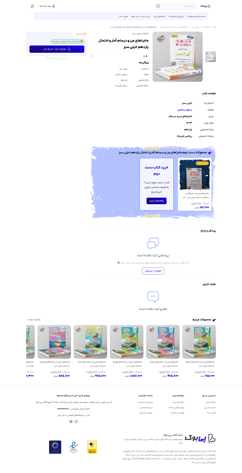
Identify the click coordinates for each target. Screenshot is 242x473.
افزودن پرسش (153, 271)
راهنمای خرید (156, 201)
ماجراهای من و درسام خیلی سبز (174, 27)
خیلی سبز (195, 27)
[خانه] (214, 27)
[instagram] (76, 421)
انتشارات (206, 27)
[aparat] (71, 421)
